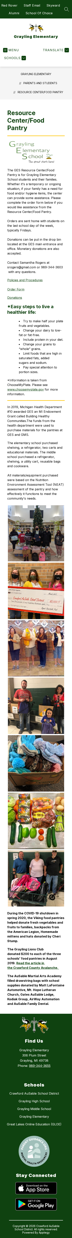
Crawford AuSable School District (34, 1093)
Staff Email (32, 5)
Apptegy (44, 1232)
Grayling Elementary (36, 74)
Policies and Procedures (25, 280)
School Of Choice (39, 13)
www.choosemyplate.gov (25, 389)
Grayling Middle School (34, 1109)
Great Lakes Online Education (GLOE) (34, 1124)
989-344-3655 (39, 1066)
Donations (14, 298)
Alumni (14, 13)
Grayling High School (34, 1101)
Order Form (15, 289)
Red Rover (9, 5)
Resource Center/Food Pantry (40, 92)
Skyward (53, 5)
